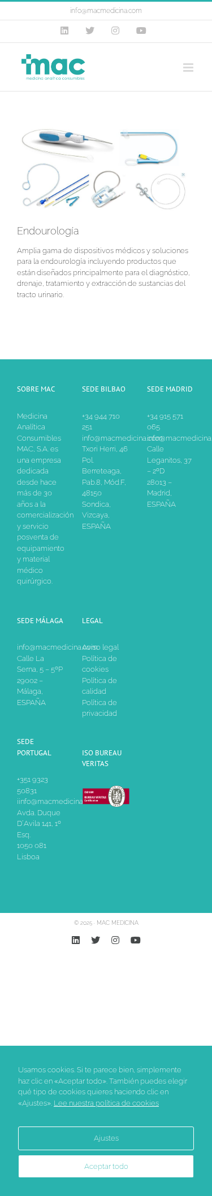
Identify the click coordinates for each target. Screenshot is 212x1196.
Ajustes (106, 1138)
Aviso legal (100, 647)
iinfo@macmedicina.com (58, 801)
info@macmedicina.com (106, 11)
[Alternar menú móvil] (189, 67)
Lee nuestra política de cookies (106, 1103)
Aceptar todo (106, 1166)
